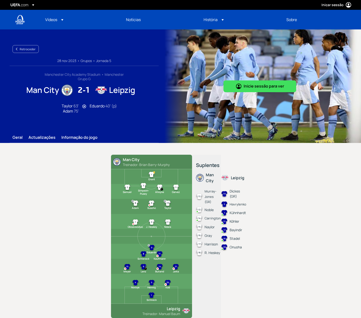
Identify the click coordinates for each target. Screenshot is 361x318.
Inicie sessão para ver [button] (264, 86)
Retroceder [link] (28, 49)
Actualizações (42, 137)
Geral (18, 137)
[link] (133, 19)
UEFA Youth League (20, 19)
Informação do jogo (79, 137)
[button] (54, 19)
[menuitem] (79, 19)
